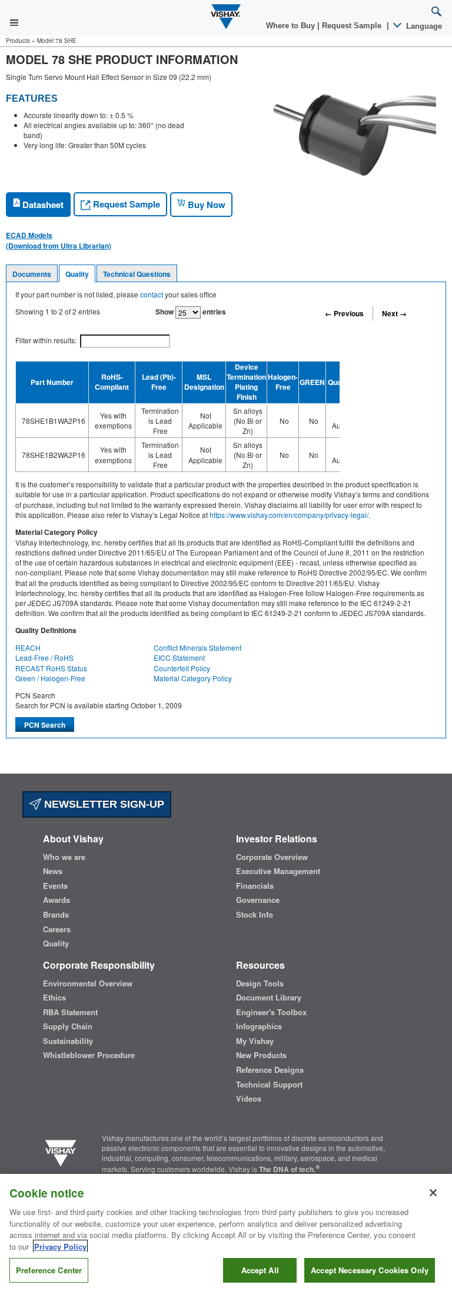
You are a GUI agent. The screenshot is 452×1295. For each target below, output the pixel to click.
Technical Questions (137, 274)
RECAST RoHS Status (51, 668)
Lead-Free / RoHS (44, 657)
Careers (57, 929)
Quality (77, 274)
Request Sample (125, 204)
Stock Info (254, 914)
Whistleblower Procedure (89, 1055)
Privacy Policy (60, 1246)
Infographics (259, 1026)
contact (151, 294)
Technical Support (269, 1084)
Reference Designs (270, 1070)
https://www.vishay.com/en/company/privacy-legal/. (290, 515)
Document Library (268, 997)
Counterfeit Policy (182, 668)
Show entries (190, 311)
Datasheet (42, 204)
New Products (261, 1055)
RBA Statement (70, 1012)
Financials (255, 886)
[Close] (433, 1193)
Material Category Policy (193, 678)
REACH (28, 647)
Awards (56, 900)
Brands (56, 914)
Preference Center (49, 1270)
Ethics (54, 997)
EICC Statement (179, 657)
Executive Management (278, 871)
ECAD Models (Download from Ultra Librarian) (58, 240)
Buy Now (205, 204)
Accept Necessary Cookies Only (369, 1270)
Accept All (260, 1270)
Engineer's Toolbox (271, 1012)
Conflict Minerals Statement (197, 647)
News (52, 871)
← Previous (344, 313)
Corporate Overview (272, 857)
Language (423, 26)
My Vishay (255, 1041)
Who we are (64, 857)
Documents (31, 274)
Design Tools (260, 983)
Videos (248, 1098)
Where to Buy (291, 25)
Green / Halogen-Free (50, 678)
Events (55, 886)
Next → (394, 313)
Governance (258, 900)
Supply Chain (67, 1026)
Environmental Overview (87, 983)
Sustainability (68, 1041)
